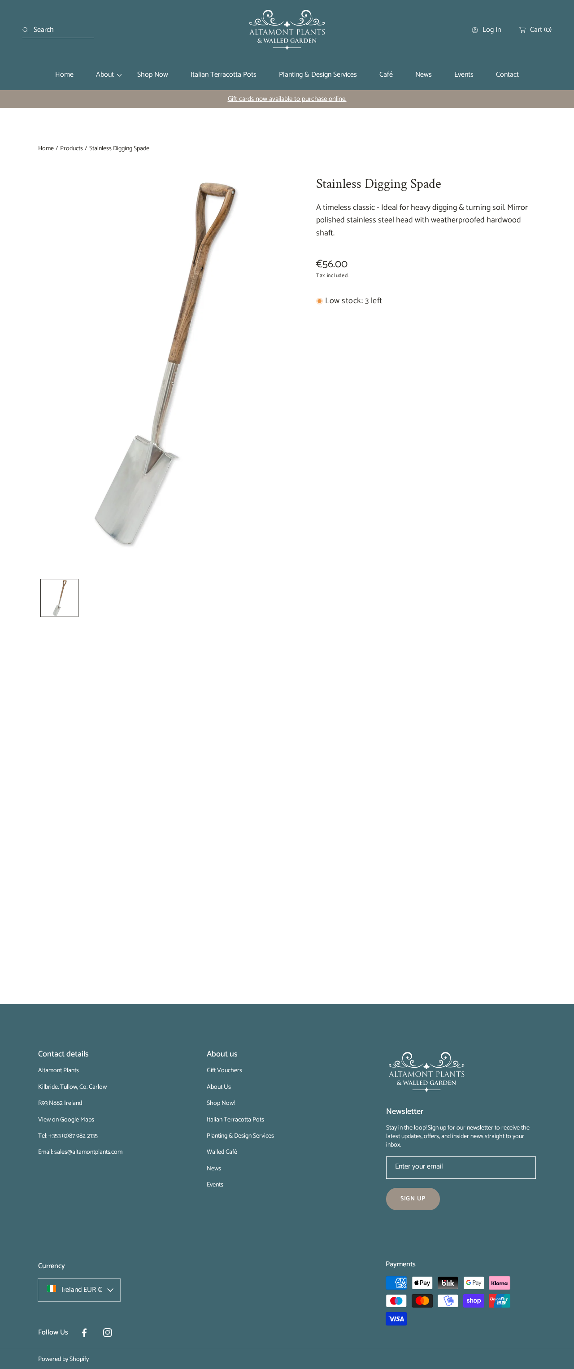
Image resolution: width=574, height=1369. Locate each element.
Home (46, 149)
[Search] (28, 30)
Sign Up (413, 1199)
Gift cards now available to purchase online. (287, 98)
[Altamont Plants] (287, 30)
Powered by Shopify (63, 1359)
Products (71, 149)
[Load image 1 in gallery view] (59, 598)
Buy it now (426, 382)
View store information (355, 469)
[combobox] (58, 30)
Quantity (328, 326)
